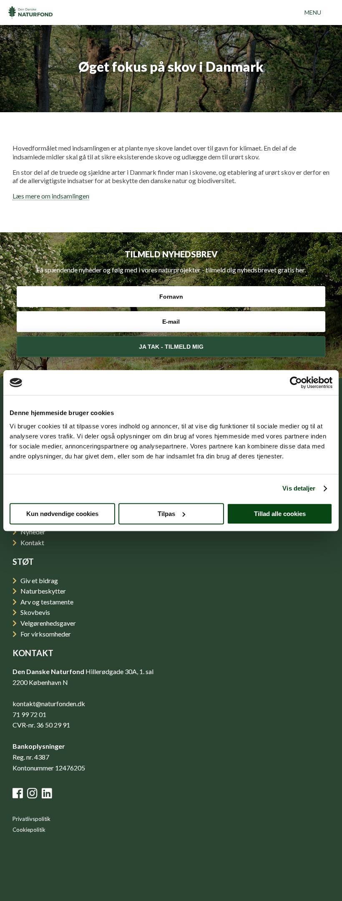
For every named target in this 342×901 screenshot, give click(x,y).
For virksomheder (45, 634)
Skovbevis (34, 612)
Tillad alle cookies (280, 513)
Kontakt (31, 542)
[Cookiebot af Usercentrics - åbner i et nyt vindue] (295, 382)
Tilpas (166, 513)
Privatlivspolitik (31, 818)
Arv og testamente (46, 602)
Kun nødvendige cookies (62, 513)
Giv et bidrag (38, 580)
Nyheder (32, 532)
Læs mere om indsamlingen (51, 196)
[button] (312, 12)
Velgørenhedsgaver (47, 623)
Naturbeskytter (42, 591)
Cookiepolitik (29, 829)
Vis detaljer (298, 488)
